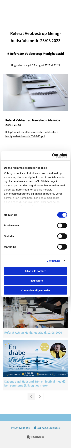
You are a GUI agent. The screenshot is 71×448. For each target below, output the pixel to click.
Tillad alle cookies (35, 270)
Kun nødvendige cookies (35, 290)
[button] (60, 15)
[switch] (62, 225)
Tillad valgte (35, 280)
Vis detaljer (53, 260)
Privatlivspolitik (20, 427)
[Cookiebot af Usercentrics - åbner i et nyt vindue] (52, 155)
